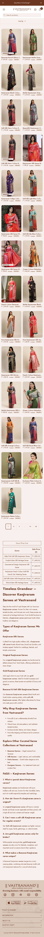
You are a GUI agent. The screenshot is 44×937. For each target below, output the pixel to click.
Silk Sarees (12, 756)
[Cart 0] (40, 9)
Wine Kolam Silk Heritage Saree (17, 582)
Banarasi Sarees (14, 751)
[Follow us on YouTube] (30, 894)
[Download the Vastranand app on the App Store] (14, 903)
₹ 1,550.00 (36, 556)
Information (22, 915)
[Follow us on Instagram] (14, 894)
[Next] (36, 526)
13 (30, 526)
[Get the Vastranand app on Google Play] (30, 903)
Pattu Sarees (13, 759)
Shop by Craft (22, 925)
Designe (11, 765)
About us (22, 920)
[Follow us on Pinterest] (22, 894)
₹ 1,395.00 (36, 573)
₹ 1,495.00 (36, 560)
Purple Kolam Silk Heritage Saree (17, 560)
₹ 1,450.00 (36, 566)
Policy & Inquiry (22, 910)
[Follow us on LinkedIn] (37, 894)
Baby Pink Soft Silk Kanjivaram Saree (17, 556)
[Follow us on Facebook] (6, 894)
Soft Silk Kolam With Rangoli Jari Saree (17, 578)
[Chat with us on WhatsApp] (35, 9)
